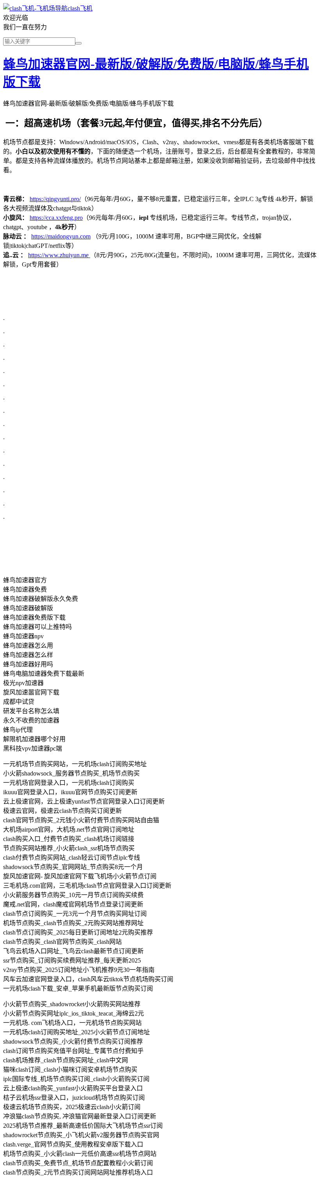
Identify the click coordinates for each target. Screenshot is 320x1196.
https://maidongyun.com (61, 236)
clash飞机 (80, 8)
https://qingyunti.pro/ (55, 199)
